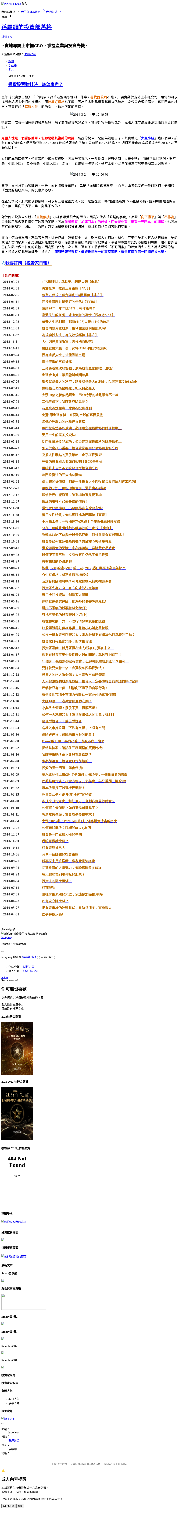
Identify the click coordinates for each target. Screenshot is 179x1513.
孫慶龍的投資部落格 (26, 27)
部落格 (12, 65)
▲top (4, 977)
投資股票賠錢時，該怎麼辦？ (35, 84)
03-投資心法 (30, 971)
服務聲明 (122, 1464)
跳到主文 (7, 36)
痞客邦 (26, 957)
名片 (11, 69)
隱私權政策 (109, 1464)
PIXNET (63, 1464)
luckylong (6, 937)
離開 (20, 1506)
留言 (34, 957)
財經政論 (30, 54)
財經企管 (28, 966)
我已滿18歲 (8, 1506)
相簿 (11, 61)
